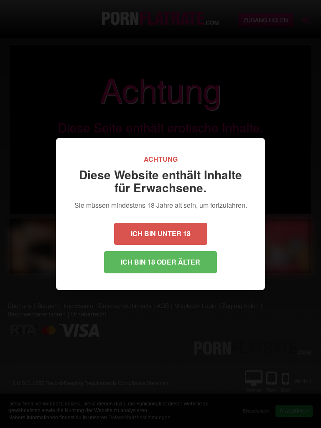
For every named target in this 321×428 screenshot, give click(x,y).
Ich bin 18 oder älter (160, 262)
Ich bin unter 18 (161, 233)
